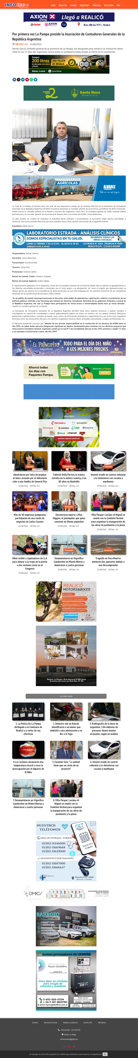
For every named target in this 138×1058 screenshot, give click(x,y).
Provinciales (29, 506)
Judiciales (29, 466)
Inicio (53, 5)
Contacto (35, 1022)
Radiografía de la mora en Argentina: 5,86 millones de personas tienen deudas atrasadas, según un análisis (104, 729)
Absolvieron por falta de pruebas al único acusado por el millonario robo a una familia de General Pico (30, 478)
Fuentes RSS (88, 1022)
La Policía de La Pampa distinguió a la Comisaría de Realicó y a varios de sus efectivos (28, 729)
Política (30, 550)
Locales (73, 5)
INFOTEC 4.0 (21, 44)
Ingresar (103, 1022)
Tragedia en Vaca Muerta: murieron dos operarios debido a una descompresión (108, 561)
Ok (105, 1054)
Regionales (85, 5)
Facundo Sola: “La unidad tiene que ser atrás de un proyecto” (67, 765)
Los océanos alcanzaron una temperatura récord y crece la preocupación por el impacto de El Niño (28, 767)
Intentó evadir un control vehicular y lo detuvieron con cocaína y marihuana (108, 478)
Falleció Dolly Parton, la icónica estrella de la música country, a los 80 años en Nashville (69, 478)
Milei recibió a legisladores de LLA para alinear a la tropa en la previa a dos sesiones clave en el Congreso (29, 563)
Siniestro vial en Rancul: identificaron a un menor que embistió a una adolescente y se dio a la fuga (66, 729)
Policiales (97, 5)
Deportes (63, 5)
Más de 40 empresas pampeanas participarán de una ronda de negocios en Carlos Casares (30, 518)
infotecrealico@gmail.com (69, 1039)
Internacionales (69, 466)
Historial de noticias (50, 1022)
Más (118, 5)
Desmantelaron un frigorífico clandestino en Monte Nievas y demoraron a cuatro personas (69, 561)
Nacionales (109, 5)
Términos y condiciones (70, 1022)
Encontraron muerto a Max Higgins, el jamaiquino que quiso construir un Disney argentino (69, 518)
